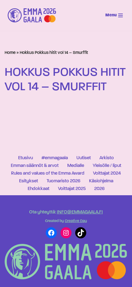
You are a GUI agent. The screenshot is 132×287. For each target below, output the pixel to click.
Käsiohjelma (101, 181)
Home (10, 53)
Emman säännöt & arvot (35, 166)
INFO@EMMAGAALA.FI (80, 212)
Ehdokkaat (38, 189)
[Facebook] (51, 232)
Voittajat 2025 (72, 189)
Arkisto (106, 158)
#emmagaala (54, 158)
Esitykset (28, 181)
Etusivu (25, 158)
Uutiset (83, 158)
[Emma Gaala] (33, 15)
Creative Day (76, 221)
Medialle (75, 166)
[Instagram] (66, 232)
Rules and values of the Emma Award (47, 173)
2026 (99, 189)
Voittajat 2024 (107, 173)
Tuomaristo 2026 (63, 181)
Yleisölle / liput (107, 166)
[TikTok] (80, 232)
